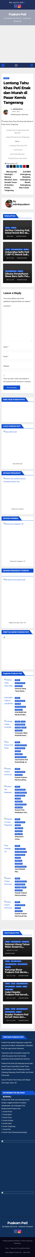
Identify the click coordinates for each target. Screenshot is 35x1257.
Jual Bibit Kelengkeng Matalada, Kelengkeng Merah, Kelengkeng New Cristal (25, 180)
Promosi (6, 78)
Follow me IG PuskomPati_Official (20, 1248)
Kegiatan (17, 703)
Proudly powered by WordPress (12, 1241)
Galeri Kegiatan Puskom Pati (13, 1252)
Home (7, 1248)
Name (6, 347)
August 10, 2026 (12, 950)
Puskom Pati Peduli (20, 757)
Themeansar (17, 1243)
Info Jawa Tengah (20, 789)
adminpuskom (18, 109)
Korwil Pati (18, 860)
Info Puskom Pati (20, 683)
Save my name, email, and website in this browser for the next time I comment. (17, 380)
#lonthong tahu (16, 114)
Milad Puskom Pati (20, 706)
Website (6, 366)
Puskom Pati (17, 14)
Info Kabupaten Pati (16, 249)
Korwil (24, 727)
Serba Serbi (18, 807)
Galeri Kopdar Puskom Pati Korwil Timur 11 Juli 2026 (16, 994)
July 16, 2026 (11, 998)
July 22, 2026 (11, 975)
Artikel (8, 227)
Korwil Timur (19, 828)
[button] (28, 65)
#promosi (25, 114)
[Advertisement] (17, 44)
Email (5, 356)
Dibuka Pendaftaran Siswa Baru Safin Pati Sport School (17, 276)
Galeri (23, 721)
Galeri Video (26, 1252)
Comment (7, 306)
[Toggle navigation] (16, 65)
